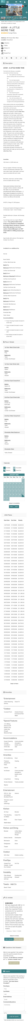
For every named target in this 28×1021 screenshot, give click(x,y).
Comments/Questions (9, 1002)
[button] (3, 6)
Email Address (7, 996)
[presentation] (1, 10)
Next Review (9, 939)
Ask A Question (14, 963)
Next (16, 506)
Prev (11, 506)
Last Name (6, 991)
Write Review (19, 939)
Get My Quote (14, 1016)
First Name (6, 986)
